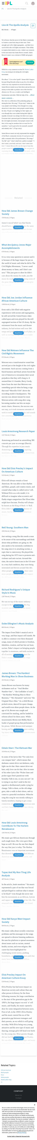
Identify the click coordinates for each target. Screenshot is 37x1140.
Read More (18, 227)
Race (2, 1075)
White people (5, 1077)
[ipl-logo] (8, 4)
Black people (5, 1072)
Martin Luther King (6, 1079)
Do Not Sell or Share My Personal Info (18, 1136)
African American (6, 1070)
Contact (18, 1098)
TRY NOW (30, 63)
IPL (3, 9)
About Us (18, 1095)
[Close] (34, 1105)
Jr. (1, 1082)
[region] (18, 1121)
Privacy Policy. (22, 1132)
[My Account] (33, 3)
